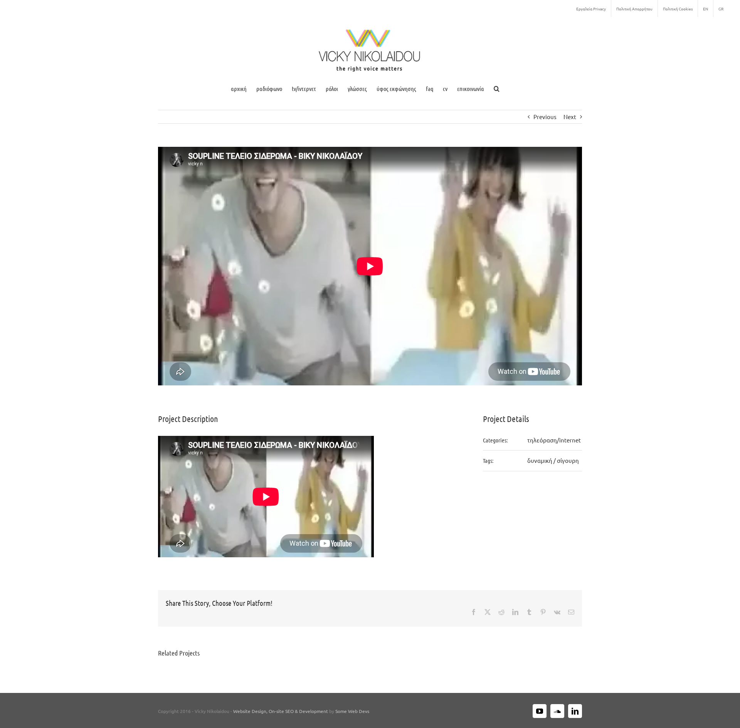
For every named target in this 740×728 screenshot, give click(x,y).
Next (569, 116)
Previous (545, 116)
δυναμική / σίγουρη (553, 460)
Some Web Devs (352, 711)
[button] (497, 88)
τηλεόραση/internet (554, 440)
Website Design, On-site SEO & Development (281, 711)
